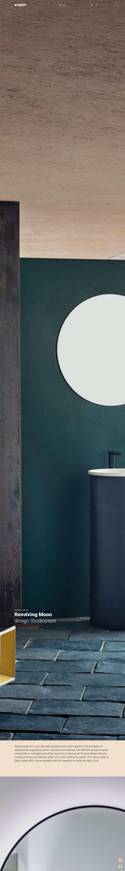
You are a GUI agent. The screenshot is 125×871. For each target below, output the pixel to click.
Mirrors (25, 610)
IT (115, 5)
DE (117, 5)
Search (64, 5)
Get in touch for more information (28, 627)
